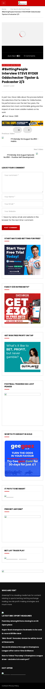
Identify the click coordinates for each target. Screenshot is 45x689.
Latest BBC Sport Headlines (17, 615)
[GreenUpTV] (22, 3)
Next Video (38, 149)
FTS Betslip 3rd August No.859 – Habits (24, 140)
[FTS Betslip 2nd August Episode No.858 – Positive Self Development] (39, 156)
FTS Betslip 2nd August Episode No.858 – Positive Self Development (19, 156)
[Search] (42, 3)
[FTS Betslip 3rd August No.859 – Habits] (5, 140)
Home (4, 9)
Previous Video (8, 133)
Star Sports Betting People (20, 9)
